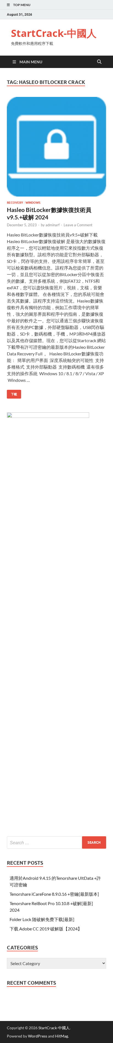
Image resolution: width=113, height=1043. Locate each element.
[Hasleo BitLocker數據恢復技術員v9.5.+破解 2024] (56, 147)
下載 (12, 393)
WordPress (37, 1036)
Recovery (15, 203)
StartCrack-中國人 (54, 33)
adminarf (53, 225)
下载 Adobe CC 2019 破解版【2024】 (46, 928)
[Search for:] (56, 842)
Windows (33, 203)
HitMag (61, 1036)
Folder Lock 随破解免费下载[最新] (42, 919)
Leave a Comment (78, 225)
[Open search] (99, 62)
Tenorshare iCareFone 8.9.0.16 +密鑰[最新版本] (54, 894)
